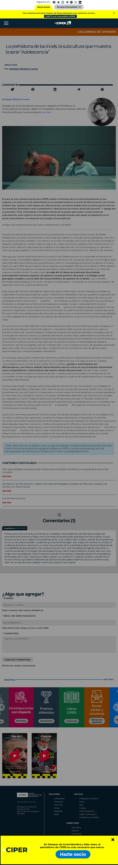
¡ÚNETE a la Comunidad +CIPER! (60, 16)
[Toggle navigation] (6, 23)
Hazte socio (73, 854)
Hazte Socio (43, 7)
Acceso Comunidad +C (69, 7)
